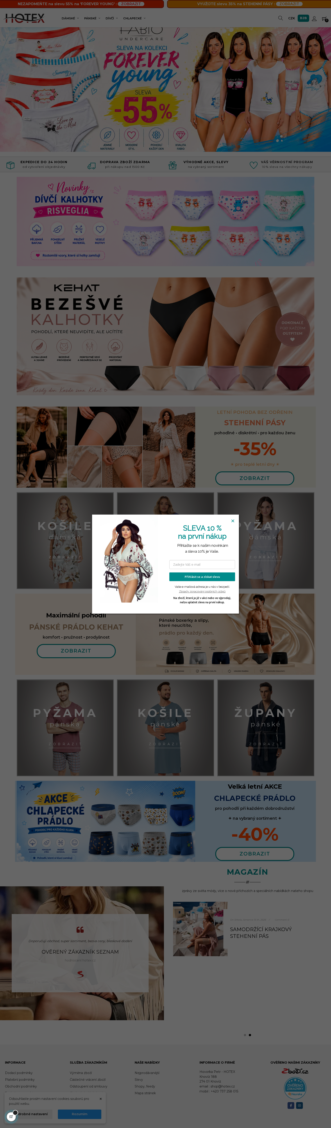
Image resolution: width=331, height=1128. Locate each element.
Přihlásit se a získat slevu (202, 577)
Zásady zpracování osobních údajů (202, 591)
